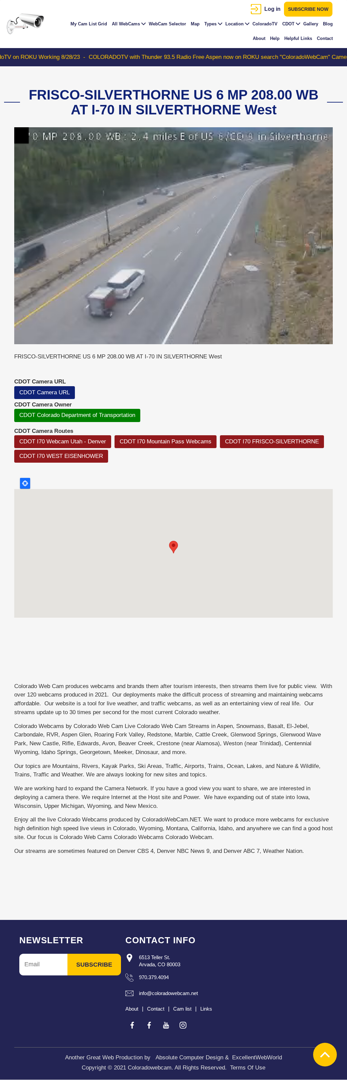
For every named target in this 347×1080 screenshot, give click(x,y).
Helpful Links (298, 38)
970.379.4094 (154, 977)
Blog (328, 23)
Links (206, 1009)
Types (210, 23)
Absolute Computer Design (189, 1057)
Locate (25, 483)
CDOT (288, 23)
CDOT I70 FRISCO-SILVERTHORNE (272, 441)
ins (183, 1025)
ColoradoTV (265, 23)
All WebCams (126, 23)
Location (234, 23)
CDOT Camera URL (44, 392)
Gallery (310, 23)
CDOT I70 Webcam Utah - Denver (62, 441)
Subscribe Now (308, 9)
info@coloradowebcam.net (168, 993)
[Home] (28, 23)
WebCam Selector (167, 23)
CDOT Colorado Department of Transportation (77, 415)
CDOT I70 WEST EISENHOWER (61, 456)
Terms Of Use (247, 1067)
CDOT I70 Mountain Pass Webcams (165, 441)
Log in (272, 9)
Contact (325, 38)
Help (275, 38)
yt (166, 1025)
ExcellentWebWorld (257, 1057)
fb (132, 1025)
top (325, 1054)
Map (195, 23)
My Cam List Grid (88, 23)
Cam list (182, 1009)
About (259, 38)
